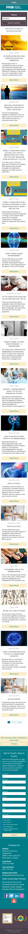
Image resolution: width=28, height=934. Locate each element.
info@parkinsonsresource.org (13, 875)
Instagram (20, 889)
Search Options (14, 23)
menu (14, 2)
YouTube (5, 889)
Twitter (12, 887)
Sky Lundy (17, 932)
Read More (14, 80)
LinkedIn (19, 887)
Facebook (5, 887)
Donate (14, 744)
